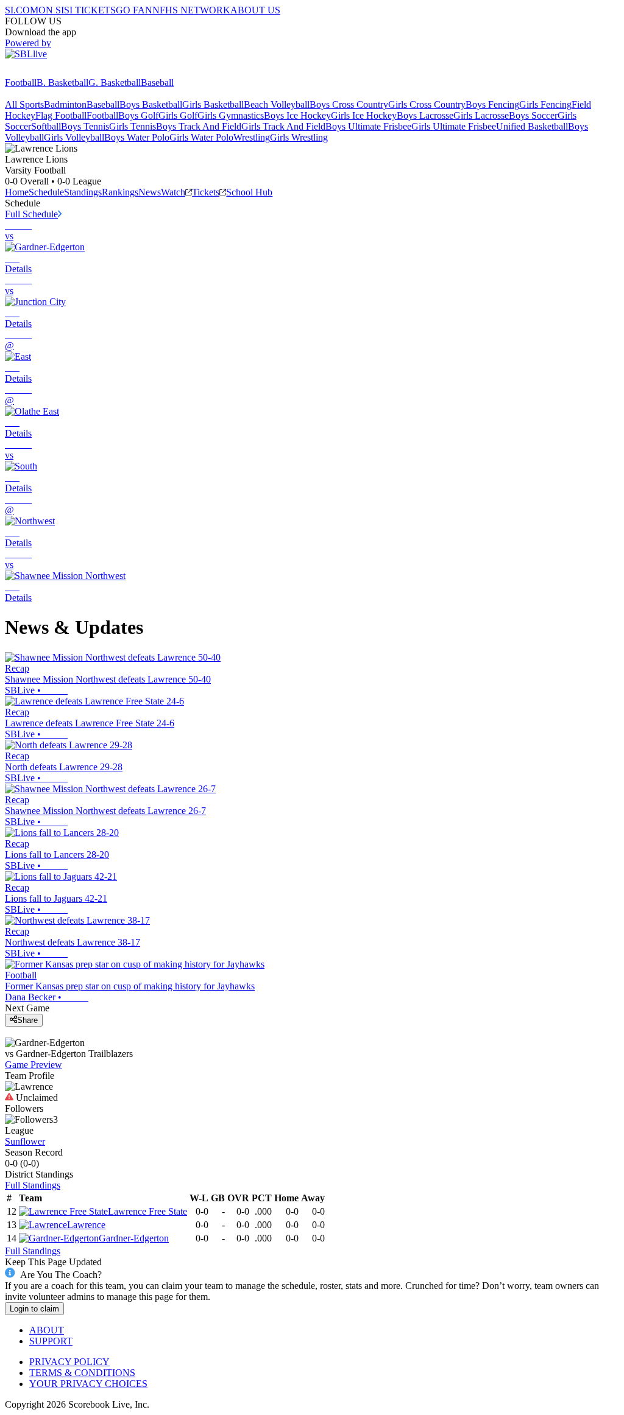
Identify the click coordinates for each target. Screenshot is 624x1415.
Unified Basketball (532, 126)
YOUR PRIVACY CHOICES (88, 1383)
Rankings (120, 192)
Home (17, 192)
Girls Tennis (132, 126)
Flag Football (61, 115)
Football (21, 82)
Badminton (65, 104)
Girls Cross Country (427, 104)
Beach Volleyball (277, 104)
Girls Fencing (545, 104)
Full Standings (32, 1185)
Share (27, 1020)
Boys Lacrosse (425, 115)
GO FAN (134, 10)
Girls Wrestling (299, 137)
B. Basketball (62, 82)
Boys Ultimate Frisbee (368, 126)
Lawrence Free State (147, 1211)
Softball (46, 126)
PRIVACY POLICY (69, 1362)
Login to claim (34, 1308)
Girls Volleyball (74, 137)
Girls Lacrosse (481, 115)
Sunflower (25, 1141)
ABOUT (46, 1330)
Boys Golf (138, 115)
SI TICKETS (90, 10)
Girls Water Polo (201, 137)
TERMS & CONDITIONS (82, 1373)
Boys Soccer (533, 115)
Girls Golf (177, 115)
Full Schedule (31, 214)
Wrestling (251, 137)
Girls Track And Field (283, 126)
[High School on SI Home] (52, 71)
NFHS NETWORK (191, 10)
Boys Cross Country (349, 104)
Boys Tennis (85, 126)
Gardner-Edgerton (134, 1238)
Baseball (157, 82)
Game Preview (33, 1064)
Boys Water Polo (136, 137)
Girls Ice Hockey (364, 115)
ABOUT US (255, 10)
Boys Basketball (150, 104)
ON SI (51, 10)
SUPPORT (51, 1341)
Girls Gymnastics (230, 115)
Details (18, 269)
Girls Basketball (213, 104)
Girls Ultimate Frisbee (453, 126)
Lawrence (86, 1225)
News (149, 192)
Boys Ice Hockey (297, 115)
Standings (83, 192)
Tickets (205, 192)
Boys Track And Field (198, 126)
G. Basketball (114, 82)
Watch (173, 192)
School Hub (249, 192)
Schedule (46, 192)
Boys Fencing (492, 104)
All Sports (24, 104)
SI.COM (21, 10)
